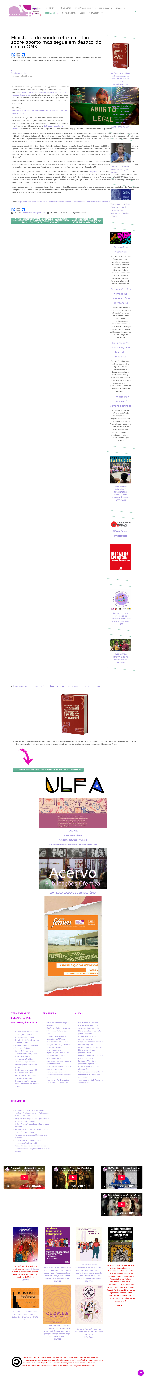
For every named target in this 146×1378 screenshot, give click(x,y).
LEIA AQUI (25, 1280)
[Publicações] (57, 13)
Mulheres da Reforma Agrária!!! (26, 1046)
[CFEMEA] (56, 8)
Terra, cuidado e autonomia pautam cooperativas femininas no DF (59, 1074)
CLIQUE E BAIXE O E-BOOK (120, 127)
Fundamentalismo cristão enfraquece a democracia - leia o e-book (56, 686)
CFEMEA (51, 8)
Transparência (70, 13)
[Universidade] (111, 8)
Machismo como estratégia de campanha (30, 1110)
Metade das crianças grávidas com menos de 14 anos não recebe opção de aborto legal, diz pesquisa (32, 1148)
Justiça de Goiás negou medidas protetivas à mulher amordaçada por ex (59, 1047)
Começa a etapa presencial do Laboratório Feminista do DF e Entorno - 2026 (120, 618)
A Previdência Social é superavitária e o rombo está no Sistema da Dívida (59, 1061)
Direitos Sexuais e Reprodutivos (33, 213)
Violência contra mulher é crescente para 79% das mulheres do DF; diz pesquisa (57, 1039)
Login (82, 13)
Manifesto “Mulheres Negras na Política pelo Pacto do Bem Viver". (58, 1031)
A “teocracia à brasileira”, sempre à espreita (120, 401)
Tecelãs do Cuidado (31, 1269)
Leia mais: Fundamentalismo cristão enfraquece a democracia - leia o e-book (49, 770)
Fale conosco (97, 13)
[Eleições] (124, 8)
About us (67, 8)
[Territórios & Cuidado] (95, 8)
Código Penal (94, 172)
